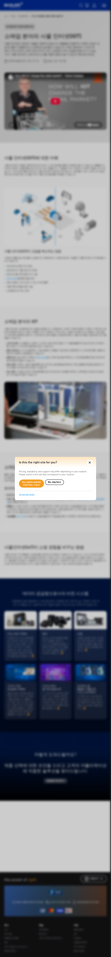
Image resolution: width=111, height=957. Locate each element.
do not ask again (27, 495)
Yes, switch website (31, 483)
